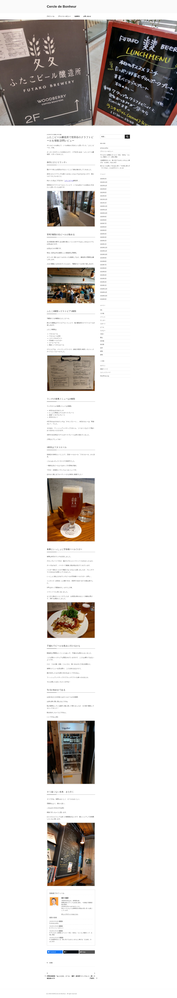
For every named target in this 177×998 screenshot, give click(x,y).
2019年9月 (103, 258)
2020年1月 (103, 244)
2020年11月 (103, 209)
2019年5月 (103, 271)
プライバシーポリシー (64, 16)
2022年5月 (103, 192)
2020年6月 (103, 227)
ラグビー (102, 330)
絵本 (101, 348)
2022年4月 (103, 196)
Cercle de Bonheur (61, 6)
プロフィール (50, 16)
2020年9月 (103, 216)
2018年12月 (103, 289)
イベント (102, 317)
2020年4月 (103, 234)
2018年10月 (103, 295)
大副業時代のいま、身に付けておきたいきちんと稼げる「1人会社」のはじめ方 (70, 940)
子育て (102, 334)
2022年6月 (103, 189)
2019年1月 (103, 285)
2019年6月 (103, 268)
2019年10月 (103, 254)
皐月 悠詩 (59, 134)
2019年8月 (103, 261)
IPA (101, 310)
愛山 (101, 337)
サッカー (102, 320)
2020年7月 (103, 223)
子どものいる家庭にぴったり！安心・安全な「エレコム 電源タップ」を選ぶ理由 (70, 933)
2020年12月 (103, 206)
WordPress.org (104, 376)
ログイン (102, 365)
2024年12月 (103, 182)
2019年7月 (103, 264)
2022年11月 (103, 185)
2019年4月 (103, 275)
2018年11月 (103, 292)
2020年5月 (103, 230)
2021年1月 (103, 203)
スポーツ (102, 323)
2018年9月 (103, 299)
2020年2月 (103, 240)
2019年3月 (103, 278)
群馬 (101, 351)
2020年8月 (103, 220)
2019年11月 (103, 251)
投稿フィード (104, 369)
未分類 (60, 921)
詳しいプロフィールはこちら (69, 914)
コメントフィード (105, 372)
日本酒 (102, 341)
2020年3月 (103, 237)
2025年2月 (103, 178)
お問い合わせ (87, 16)
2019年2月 (103, 282)
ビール (102, 327)
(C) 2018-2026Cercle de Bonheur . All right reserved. (61, 993)
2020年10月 (103, 213)
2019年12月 (103, 247)
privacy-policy (55, 923)
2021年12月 (103, 199)
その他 (102, 313)
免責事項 (77, 16)
